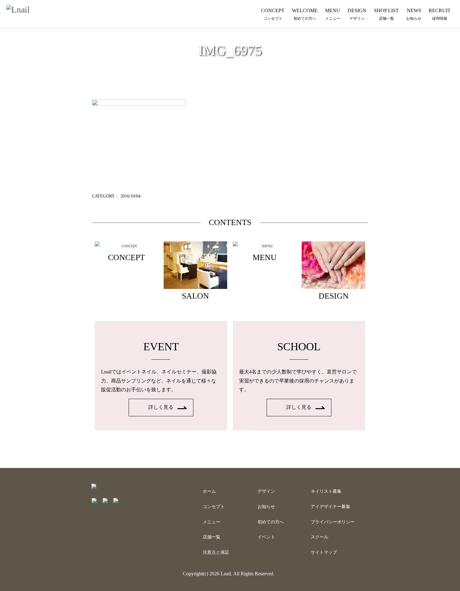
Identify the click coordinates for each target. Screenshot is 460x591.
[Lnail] (97, 486)
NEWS (413, 14)
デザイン (266, 491)
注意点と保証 (216, 552)
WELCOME (305, 14)
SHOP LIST (386, 14)
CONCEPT (272, 14)
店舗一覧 (211, 537)
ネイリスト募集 (326, 491)
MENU (332, 14)
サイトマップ (324, 552)
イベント (266, 537)
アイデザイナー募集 (330, 506)
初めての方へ (271, 522)
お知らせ (266, 506)
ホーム (209, 491)
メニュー (211, 522)
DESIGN (357, 14)
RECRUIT (440, 14)
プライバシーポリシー (333, 522)
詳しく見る (160, 407)
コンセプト (214, 506)
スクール (319, 537)
